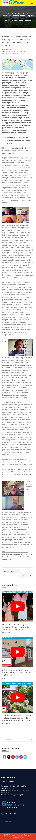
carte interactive (18, 148)
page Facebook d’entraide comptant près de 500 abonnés (16, 365)
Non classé (21, 13)
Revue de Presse (7, 822)
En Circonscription (10, 51)
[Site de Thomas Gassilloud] (13, 3)
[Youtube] (15, 813)
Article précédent (11, 571)
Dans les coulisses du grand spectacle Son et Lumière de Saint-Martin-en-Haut (15, 627)
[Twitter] (6, 813)
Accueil (10, 13)
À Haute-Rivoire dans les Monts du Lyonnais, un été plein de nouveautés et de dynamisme (16, 718)
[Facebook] (2, 813)
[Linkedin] (11, 813)
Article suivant (24, 575)
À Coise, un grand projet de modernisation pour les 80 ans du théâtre (16, 672)
